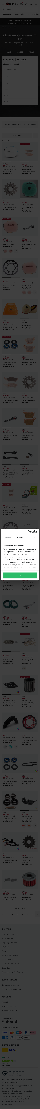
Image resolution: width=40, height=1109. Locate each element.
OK (20, 575)
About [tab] (32, 538)
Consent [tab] (7, 538)
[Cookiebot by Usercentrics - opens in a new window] (28, 531)
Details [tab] (20, 538)
